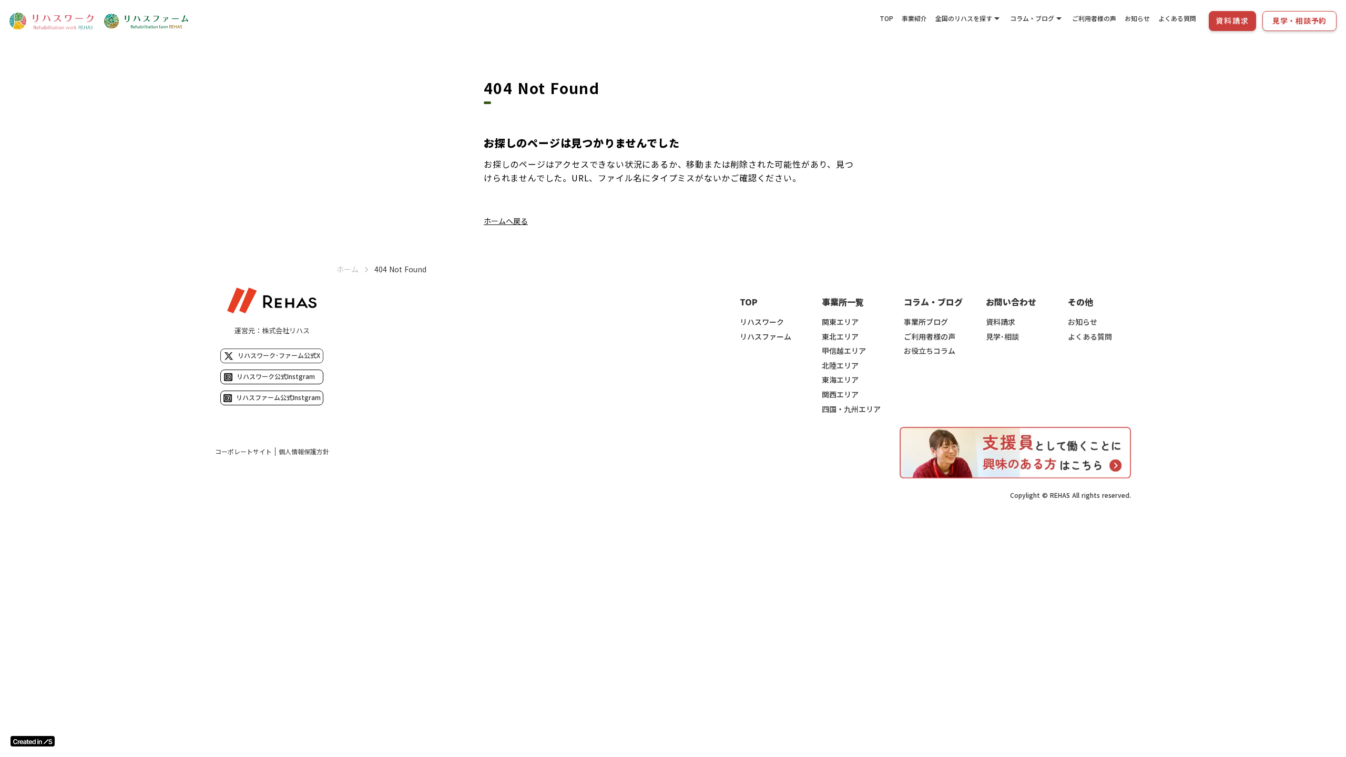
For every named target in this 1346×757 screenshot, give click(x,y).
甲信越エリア (844, 351)
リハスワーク (762, 322)
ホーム (347, 269)
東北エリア (840, 337)
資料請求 (1000, 322)
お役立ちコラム (929, 351)
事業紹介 (914, 18)
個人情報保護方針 (304, 451)
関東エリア (840, 322)
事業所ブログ (926, 322)
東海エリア (840, 380)
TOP (886, 18)
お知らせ (1137, 18)
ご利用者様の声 (1094, 18)
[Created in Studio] (33, 741)
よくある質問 (1177, 18)
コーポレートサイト (243, 451)
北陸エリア (840, 366)
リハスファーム (765, 337)
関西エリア (840, 395)
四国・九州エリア (851, 409)
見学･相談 (1002, 337)
